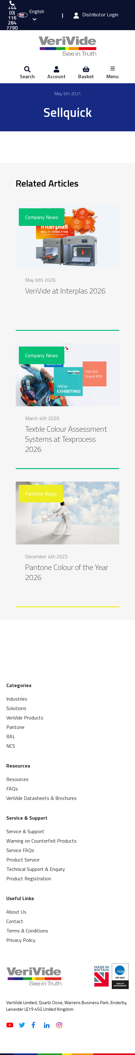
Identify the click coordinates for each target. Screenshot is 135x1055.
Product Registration (28, 878)
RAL (10, 736)
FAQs (12, 788)
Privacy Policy (20, 940)
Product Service (23, 859)
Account (56, 76)
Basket (86, 76)
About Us (16, 912)
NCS (10, 746)
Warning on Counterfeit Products (41, 841)
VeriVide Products (24, 717)
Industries (16, 698)
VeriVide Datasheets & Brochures (41, 798)
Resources (17, 779)
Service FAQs (20, 850)
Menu (112, 76)
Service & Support (25, 831)
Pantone (15, 727)
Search (27, 76)
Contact (14, 921)
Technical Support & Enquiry (35, 869)
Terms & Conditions (27, 930)
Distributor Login (100, 15)
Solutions (16, 708)
